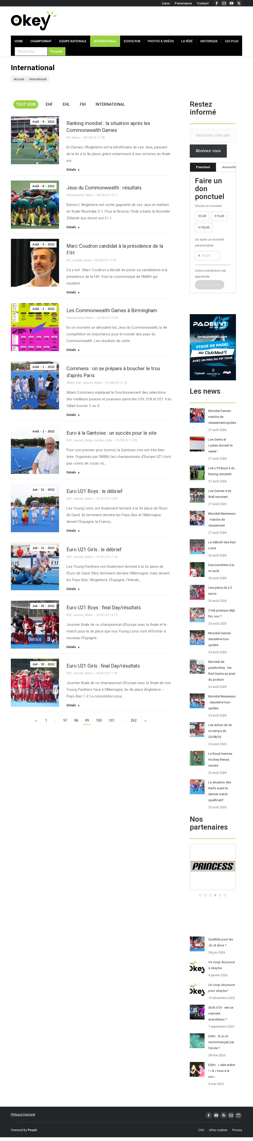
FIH (83, 104)
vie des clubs (103, 440)
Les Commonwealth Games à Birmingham (111, 310)
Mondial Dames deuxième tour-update (219, 639)
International (110, 104)
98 (76, 720)
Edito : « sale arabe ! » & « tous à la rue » (221, 1071)
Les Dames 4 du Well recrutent (219, 494)
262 (134, 720)
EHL (66, 104)
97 (65, 720)
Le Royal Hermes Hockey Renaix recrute (220, 759)
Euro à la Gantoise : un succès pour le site (111, 433)
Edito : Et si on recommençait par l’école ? (221, 1042)
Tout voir (26, 104)
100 (99, 720)
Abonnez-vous (208, 150)
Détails (71, 169)
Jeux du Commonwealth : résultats (104, 188)
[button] (200, 895)
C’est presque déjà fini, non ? (221, 613)
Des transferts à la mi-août (221, 568)
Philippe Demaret (23, 1114)
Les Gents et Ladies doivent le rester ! (220, 445)
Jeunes (88, 383)
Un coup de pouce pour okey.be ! (221, 988)
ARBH (70, 383)
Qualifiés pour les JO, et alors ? (220, 942)
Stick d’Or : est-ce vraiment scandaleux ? (220, 1013)
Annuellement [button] (233, 167)
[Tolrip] (213, 889)
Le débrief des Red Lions (221, 545)
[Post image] (197, 415)
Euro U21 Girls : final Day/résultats (103, 666)
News (76, 137)
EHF (49, 104)
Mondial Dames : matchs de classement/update (222, 417)
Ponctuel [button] (203, 167)
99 (87, 720)
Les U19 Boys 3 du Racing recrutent (221, 471)
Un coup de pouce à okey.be (221, 965)
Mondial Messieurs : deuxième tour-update (221, 702)
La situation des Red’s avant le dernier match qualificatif (219, 791)
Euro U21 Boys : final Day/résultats (103, 608)
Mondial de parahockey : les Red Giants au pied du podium (221, 670)
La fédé (77, 260)
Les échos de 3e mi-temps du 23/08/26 (220, 731)
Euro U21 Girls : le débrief (94, 549)
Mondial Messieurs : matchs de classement (221, 519)
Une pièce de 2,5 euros (220, 590)
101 (112, 720)
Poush (32, 1130)
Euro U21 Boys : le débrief (94, 491)
